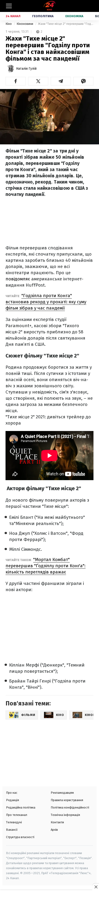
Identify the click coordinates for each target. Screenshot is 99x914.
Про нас (11, 792)
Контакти (57, 822)
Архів (54, 829)
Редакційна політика (20, 807)
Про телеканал (16, 815)
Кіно (9, 23)
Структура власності (20, 837)
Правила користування (67, 800)
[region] (49, 902)
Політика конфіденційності (70, 807)
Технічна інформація (65, 815)
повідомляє (18, 279)
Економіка (74, 16)
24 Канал (13, 16)
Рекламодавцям (62, 792)
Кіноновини (25, 23)
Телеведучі (14, 822)
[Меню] (9, 6)
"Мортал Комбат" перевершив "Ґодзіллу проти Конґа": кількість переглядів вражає (46, 566)
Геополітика (43, 16)
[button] (16, 81)
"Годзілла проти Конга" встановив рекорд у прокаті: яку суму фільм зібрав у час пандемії (46, 302)
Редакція (12, 800)
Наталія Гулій (26, 69)
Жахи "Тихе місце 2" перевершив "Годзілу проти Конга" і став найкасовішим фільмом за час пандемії (65, 23)
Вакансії (12, 829)
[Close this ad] (95, 886)
